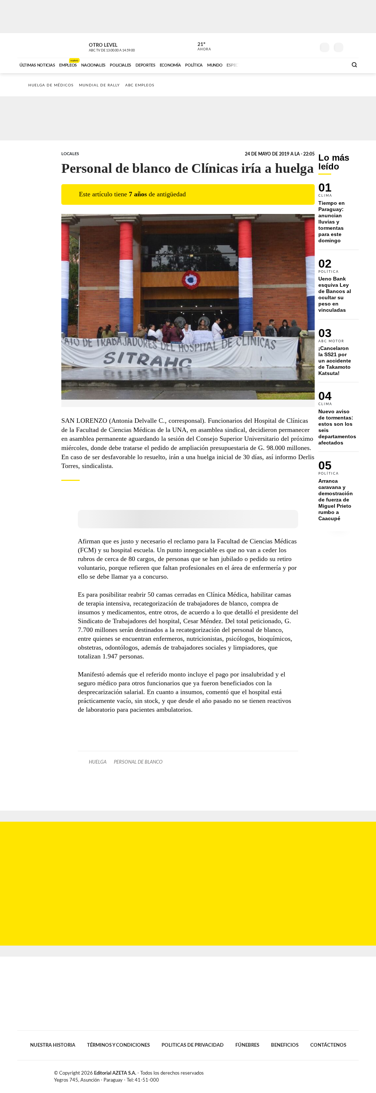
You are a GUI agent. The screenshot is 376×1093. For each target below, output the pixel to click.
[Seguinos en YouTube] (298, 45)
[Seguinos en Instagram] (309, 45)
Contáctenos (328, 1045)
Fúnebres (247, 1045)
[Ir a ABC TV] (282, 64)
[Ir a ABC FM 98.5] (332, 64)
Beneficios (285, 1045)
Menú (352, 46)
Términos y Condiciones (118, 1045)
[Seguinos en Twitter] (287, 45)
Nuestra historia (52, 1045)
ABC (36, 45)
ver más (200, 46)
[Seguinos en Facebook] (276, 45)
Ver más (338, 216)
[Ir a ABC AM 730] (303, 64)
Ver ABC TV (125, 46)
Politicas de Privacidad (193, 1045)
